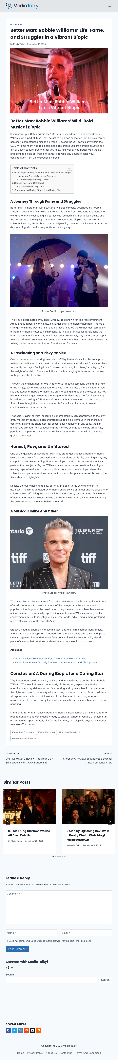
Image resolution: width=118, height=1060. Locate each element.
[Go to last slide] (8, 821)
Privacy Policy (35, 1052)
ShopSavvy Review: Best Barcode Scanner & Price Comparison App (87, 758)
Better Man (29, 601)
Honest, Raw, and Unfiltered (29, 183)
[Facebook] (8, 1030)
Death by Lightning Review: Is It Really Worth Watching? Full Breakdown (87, 835)
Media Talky (18, 44)
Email (66, 932)
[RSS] (38, 1030)
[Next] (110, 821)
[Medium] (32, 1030)
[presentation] (29, 806)
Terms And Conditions (88, 1052)
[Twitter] (14, 1030)
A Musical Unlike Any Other (31, 186)
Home (20, 1052)
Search (10, 974)
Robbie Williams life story (24, 738)
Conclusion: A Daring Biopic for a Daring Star (37, 190)
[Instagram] (20, 1030)
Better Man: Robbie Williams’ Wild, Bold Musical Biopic (42, 172)
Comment (13, 893)
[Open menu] (109, 5)
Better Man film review (23, 732)
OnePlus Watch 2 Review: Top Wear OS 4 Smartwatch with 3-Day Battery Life (29, 758)
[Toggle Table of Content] (68, 168)
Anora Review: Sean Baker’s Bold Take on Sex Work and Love (50, 658)
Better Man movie (46, 732)
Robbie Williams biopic (70, 732)
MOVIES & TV (16, 24)
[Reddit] (26, 1030)
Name (11, 932)
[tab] (53, 856)
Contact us (66, 1052)
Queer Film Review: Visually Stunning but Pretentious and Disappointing (56, 662)
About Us (51, 1052)
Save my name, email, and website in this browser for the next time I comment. (50, 940)
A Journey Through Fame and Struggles (37, 176)
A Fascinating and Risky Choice (33, 179)
